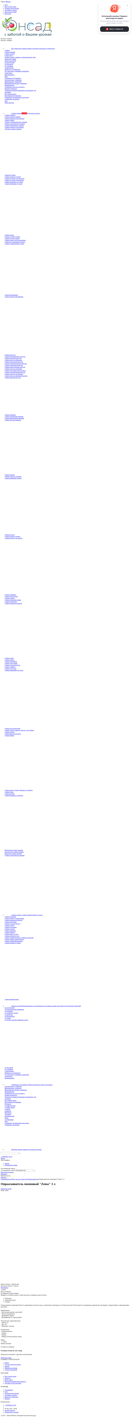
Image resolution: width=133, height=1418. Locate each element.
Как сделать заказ (10, 6)
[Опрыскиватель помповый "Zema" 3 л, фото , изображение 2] (81, 1246)
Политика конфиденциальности (15, 1381)
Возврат (7, 1398)
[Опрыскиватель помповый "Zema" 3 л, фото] (28, 1246)
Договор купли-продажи (13, 1383)
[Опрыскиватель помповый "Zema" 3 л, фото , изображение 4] (81, 1302)
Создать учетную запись (13, 1364)
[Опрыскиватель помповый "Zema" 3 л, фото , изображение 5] (28, 1357)
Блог (6, 5)
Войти (3, 1172)
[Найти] (19, 1153)
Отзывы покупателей (12, 8)
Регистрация (9, 1172)
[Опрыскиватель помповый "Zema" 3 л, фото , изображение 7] (27, 1413)
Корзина (3, 1177)
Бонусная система (11, 12)
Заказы (7, 1163)
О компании (9, 1390)
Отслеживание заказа (8, 1170)
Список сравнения (11, 1370)
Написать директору (11, 1397)
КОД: (2, 1190)
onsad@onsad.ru (10, 1410)
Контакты (8, 13)
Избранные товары (11, 1165)
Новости (7, 1378)
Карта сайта (9, 1380)
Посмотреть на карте (11, 1412)
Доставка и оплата (11, 10)
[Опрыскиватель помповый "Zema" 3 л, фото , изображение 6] (81, 1357)
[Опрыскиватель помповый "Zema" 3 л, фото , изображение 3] (28, 1302)
